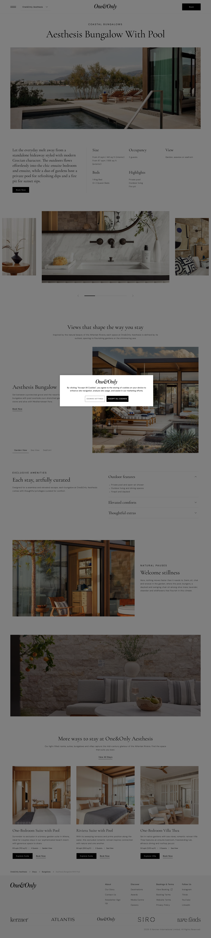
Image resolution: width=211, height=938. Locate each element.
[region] (106, 390)
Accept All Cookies (117, 399)
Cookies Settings (95, 399)
